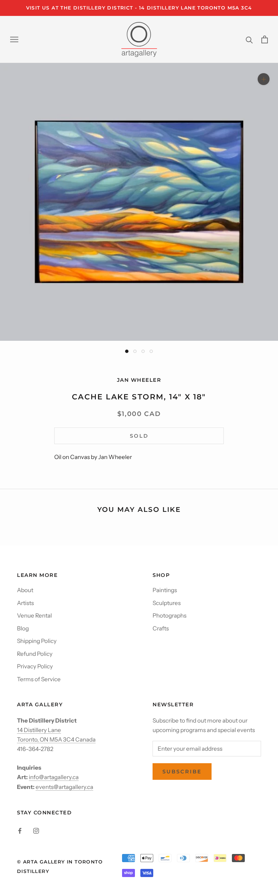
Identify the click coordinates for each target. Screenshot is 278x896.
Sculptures (167, 603)
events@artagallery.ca (64, 787)
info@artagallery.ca (54, 777)
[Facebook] (20, 830)
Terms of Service (39, 679)
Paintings (165, 590)
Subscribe (182, 771)
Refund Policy (35, 653)
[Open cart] (264, 39)
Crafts (161, 628)
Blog (23, 628)
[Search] (249, 39)
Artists (25, 603)
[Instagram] (36, 830)
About (25, 590)
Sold (139, 436)
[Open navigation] (14, 39)
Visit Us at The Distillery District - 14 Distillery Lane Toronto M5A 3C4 (139, 8)
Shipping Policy (37, 641)
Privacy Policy (35, 666)
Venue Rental (34, 615)
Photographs (169, 615)
